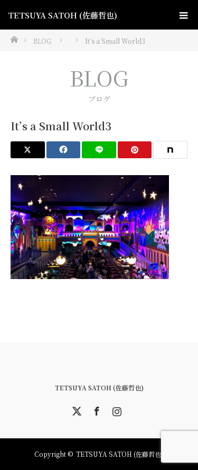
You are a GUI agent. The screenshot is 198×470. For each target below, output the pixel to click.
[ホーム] (14, 39)
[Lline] (99, 149)
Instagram (116, 409)
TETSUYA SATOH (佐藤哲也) (62, 15)
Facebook (95, 409)
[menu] (183, 15)
